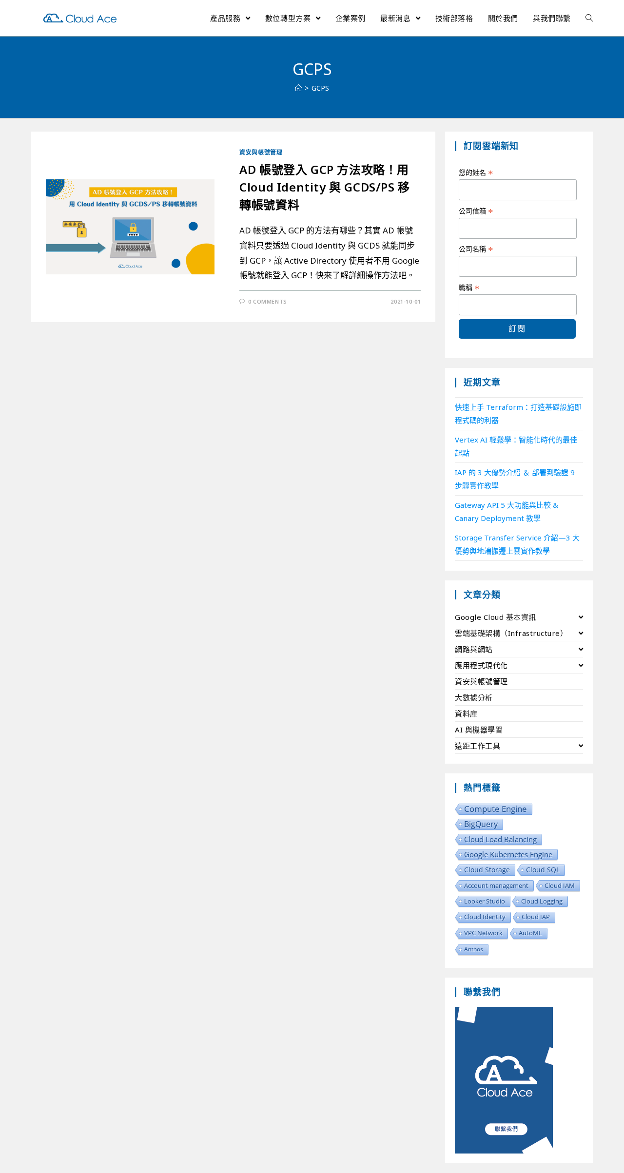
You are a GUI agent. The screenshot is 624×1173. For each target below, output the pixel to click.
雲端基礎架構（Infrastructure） (511, 633)
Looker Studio (484, 901)
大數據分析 (474, 697)
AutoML (530, 933)
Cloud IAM (560, 885)
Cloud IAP (536, 917)
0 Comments (267, 301)
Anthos (473, 949)
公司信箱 (476, 211)
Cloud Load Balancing (500, 839)
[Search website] (589, 18)
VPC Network (483, 933)
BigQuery (481, 824)
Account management (496, 885)
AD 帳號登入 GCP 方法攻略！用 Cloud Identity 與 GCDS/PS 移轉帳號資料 (324, 186)
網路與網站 (474, 649)
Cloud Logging (542, 901)
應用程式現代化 (481, 665)
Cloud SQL (543, 869)
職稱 (469, 288)
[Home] (298, 88)
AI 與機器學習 (479, 729)
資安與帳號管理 (260, 152)
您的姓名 (476, 173)
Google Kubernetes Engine (508, 854)
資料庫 (466, 713)
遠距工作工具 (477, 745)
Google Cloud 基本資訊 (495, 617)
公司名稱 (476, 249)
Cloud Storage (487, 869)
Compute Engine (495, 809)
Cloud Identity (485, 917)
